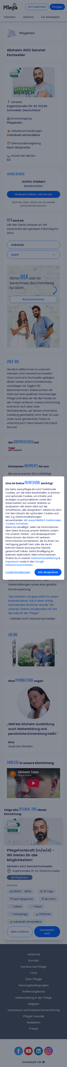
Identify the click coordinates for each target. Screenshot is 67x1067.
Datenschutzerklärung (44, 558)
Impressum (12, 561)
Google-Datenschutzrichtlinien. (25, 563)
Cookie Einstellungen (17, 572)
